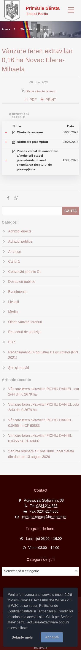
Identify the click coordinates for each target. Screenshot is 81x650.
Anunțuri (14, 251)
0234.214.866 (46, 506)
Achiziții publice (20, 241)
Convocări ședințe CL (24, 271)
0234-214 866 (47, 511)
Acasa (6, 29)
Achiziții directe (20, 231)
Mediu (13, 312)
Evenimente (17, 292)
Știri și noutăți (18, 368)
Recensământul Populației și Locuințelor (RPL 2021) (43, 355)
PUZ (11, 342)
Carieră (14, 261)
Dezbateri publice (21, 281)
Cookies (25, 600)
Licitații (13, 302)
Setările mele (22, 637)
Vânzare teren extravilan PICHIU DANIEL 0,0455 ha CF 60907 (40, 438)
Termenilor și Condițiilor (55, 611)
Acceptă (52, 637)
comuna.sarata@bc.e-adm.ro (44, 517)
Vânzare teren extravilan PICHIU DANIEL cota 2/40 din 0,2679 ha (43, 407)
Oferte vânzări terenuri (35, 29)
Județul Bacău (43, 11)
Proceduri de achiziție (24, 332)
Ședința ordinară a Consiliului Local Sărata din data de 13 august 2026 (41, 454)
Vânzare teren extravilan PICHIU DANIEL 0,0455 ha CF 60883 (40, 423)
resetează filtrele (20, 116)
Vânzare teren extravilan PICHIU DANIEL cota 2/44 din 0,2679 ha (43, 391)
